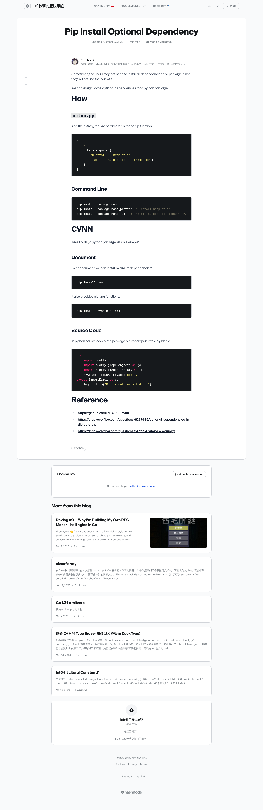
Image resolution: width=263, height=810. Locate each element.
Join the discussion (191, 474)
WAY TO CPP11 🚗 (104, 6)
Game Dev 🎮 (161, 6)
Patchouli (87, 60)
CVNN (26, 95)
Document (29, 100)
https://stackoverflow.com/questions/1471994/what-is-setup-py (126, 431)
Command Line (32, 90)
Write (233, 6)
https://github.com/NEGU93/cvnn (103, 413)
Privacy (132, 764)
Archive (120, 764)
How (25, 80)
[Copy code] (187, 137)
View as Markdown (161, 42)
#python (79, 448)
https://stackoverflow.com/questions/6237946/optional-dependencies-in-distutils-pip (134, 422)
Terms (143, 764)
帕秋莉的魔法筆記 (49, 6)
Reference (29, 110)
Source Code (30, 105)
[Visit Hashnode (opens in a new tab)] (131, 792)
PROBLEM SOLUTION (133, 6)
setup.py (28, 85)
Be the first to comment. (142, 486)
